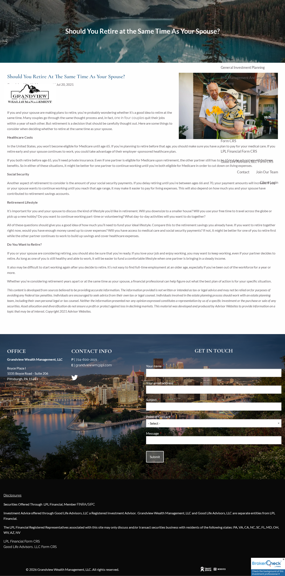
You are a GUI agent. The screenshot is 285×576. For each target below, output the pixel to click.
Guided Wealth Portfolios (240, 120)
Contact (243, 172)
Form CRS (228, 141)
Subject (166, 400)
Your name (169, 366)
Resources (229, 110)
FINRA (81, 504)
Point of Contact (173, 417)
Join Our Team (267, 172)
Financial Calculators (237, 130)
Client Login (269, 182)
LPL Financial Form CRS (239, 151)
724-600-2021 (86, 359)
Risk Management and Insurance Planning (246, 80)
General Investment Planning (243, 67)
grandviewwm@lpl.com (94, 365)
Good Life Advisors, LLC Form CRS (247, 161)
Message (167, 433)
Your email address (174, 383)
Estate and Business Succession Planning (245, 97)
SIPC (91, 504)
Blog (262, 130)
